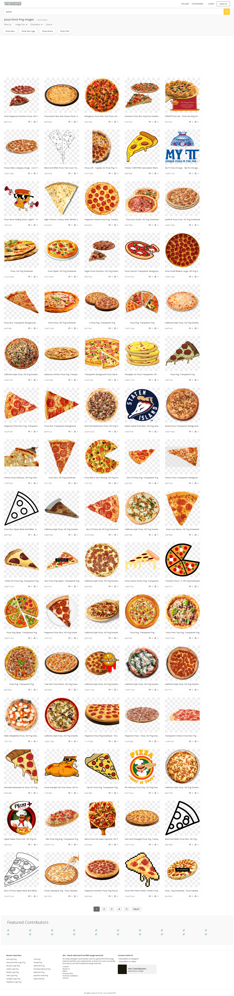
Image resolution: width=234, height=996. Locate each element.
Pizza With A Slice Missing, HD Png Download (104, 477)
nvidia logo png (12, 972)
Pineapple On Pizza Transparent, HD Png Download (147, 374)
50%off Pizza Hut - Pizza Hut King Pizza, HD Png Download (191, 116)
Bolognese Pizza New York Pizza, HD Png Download (107, 116)
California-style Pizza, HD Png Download (183, 322)
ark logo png (11, 959)
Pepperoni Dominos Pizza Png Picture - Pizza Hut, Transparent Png (114, 890)
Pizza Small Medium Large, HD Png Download (185, 271)
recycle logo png (13, 966)
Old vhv (65, 978)
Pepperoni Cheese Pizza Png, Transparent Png (104, 219)
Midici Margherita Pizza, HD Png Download (23, 735)
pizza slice (10, 31)
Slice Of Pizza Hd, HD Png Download (102, 529)
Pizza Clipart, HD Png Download (62, 271)
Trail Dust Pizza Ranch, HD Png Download (62, 684)
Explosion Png (39, 972)
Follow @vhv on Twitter (127, 961)
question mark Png (41, 975)
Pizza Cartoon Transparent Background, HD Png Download (151, 271)
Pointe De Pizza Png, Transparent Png (21, 581)
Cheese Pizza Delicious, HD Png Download (23, 477)
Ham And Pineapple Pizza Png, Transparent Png (146, 839)
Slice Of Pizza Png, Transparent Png (142, 477)
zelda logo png (12, 969)
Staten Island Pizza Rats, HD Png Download (144, 426)
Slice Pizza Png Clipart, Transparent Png (61, 581)
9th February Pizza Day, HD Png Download (143, 787)
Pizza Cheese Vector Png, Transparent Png (143, 581)
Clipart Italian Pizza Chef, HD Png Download (23, 839)
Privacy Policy (68, 973)
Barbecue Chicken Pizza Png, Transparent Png (64, 374)
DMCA (65, 971)
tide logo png (11, 975)
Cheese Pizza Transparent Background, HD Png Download (190, 477)
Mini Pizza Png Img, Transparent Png (62, 839)
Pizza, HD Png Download (22, 271)
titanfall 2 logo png (13, 982)
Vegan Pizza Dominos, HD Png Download (102, 271)
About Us (66, 969)
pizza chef (64, 31)
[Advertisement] (81, 57)
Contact (66, 966)
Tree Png (37, 959)
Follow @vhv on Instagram (128, 959)
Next (136, 909)
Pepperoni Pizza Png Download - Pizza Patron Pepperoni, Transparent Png (117, 735)
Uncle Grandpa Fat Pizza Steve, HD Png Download (66, 787)
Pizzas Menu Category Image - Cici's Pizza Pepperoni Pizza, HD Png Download (38, 168)
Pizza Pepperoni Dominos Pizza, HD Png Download (26, 116)
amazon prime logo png (15, 962)
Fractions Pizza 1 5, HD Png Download (182, 581)
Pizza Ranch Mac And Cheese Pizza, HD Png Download (68, 116)
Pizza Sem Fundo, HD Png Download (142, 219)
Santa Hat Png (39, 979)
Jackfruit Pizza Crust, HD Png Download (182, 219)
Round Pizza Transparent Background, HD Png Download (190, 426)
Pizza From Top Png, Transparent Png (182, 632)
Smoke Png (38, 962)
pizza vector (47, 31)
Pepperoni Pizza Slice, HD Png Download (62, 632)
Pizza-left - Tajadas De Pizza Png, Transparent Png (107, 168)
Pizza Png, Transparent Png (142, 322)
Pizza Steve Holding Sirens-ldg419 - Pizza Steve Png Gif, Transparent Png (36, 219)
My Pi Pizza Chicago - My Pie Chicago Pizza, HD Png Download (192, 168)
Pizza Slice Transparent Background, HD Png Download (28, 322)
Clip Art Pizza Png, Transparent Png (102, 787)
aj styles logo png (13, 979)
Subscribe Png (39, 966)
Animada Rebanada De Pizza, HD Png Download (25, 787)
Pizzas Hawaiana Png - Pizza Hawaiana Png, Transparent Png (71, 890)
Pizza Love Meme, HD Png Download (182, 529)
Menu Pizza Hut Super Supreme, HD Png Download (107, 839)
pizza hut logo (28, 31)
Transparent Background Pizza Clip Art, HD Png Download (110, 374)
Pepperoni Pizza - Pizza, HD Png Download (144, 735)
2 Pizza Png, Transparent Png (102, 322)
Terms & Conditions (70, 976)
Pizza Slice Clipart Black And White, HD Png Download (27, 529)
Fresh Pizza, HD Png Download (62, 322)
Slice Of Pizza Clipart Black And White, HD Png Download (29, 890)
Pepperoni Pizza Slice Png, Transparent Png (23, 426)
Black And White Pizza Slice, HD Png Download (185, 839)
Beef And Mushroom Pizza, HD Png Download (105, 426)
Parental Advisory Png (42, 969)
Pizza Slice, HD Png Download (62, 477)
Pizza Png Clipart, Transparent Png (21, 632)
